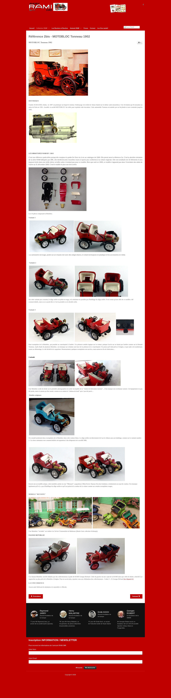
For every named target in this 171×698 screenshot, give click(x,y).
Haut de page (137, 674)
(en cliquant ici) (128, 579)
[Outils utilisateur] (139, 42)
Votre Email (33, 658)
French (132, 27)
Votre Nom (32, 649)
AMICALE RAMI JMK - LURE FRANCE (88, 674)
